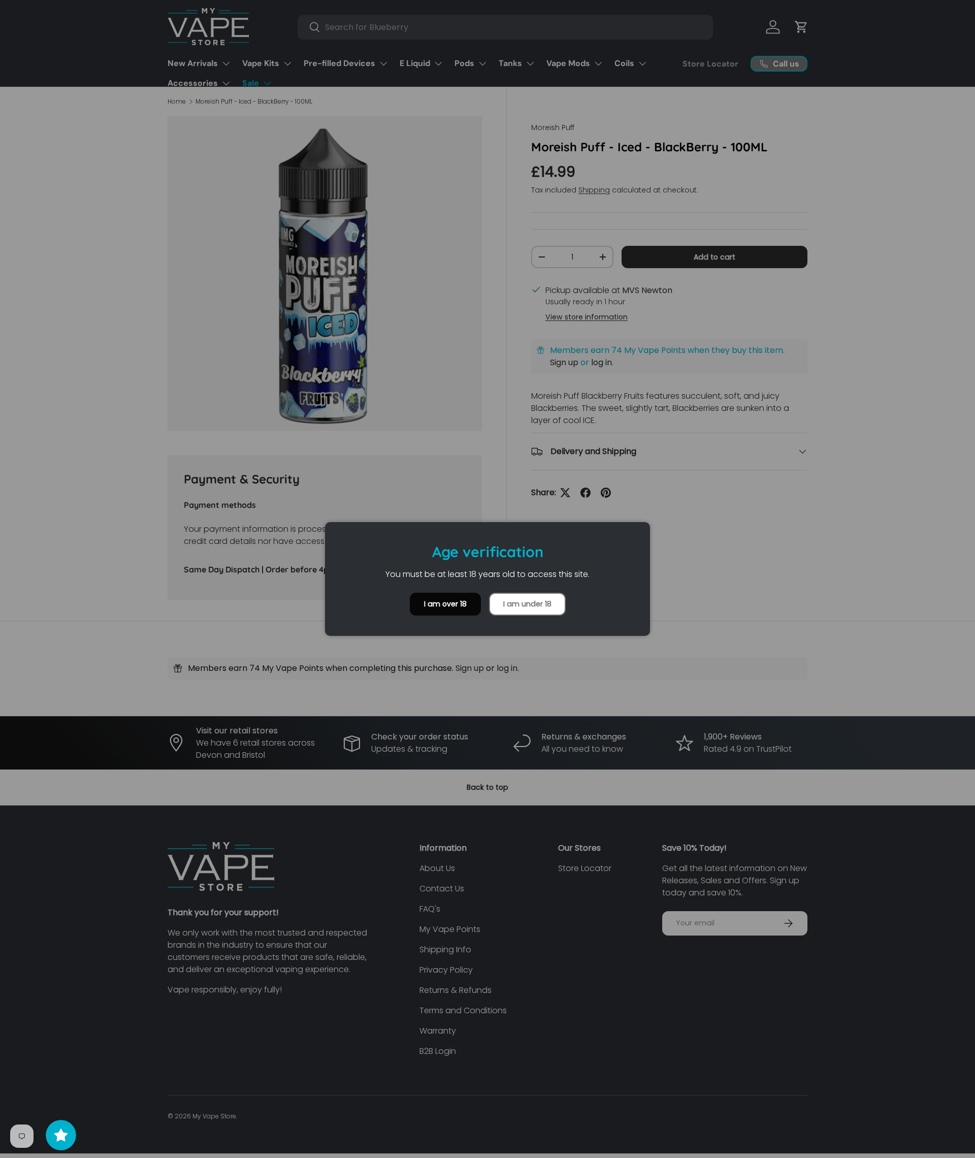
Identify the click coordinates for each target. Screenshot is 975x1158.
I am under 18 (527, 604)
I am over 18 (445, 604)
